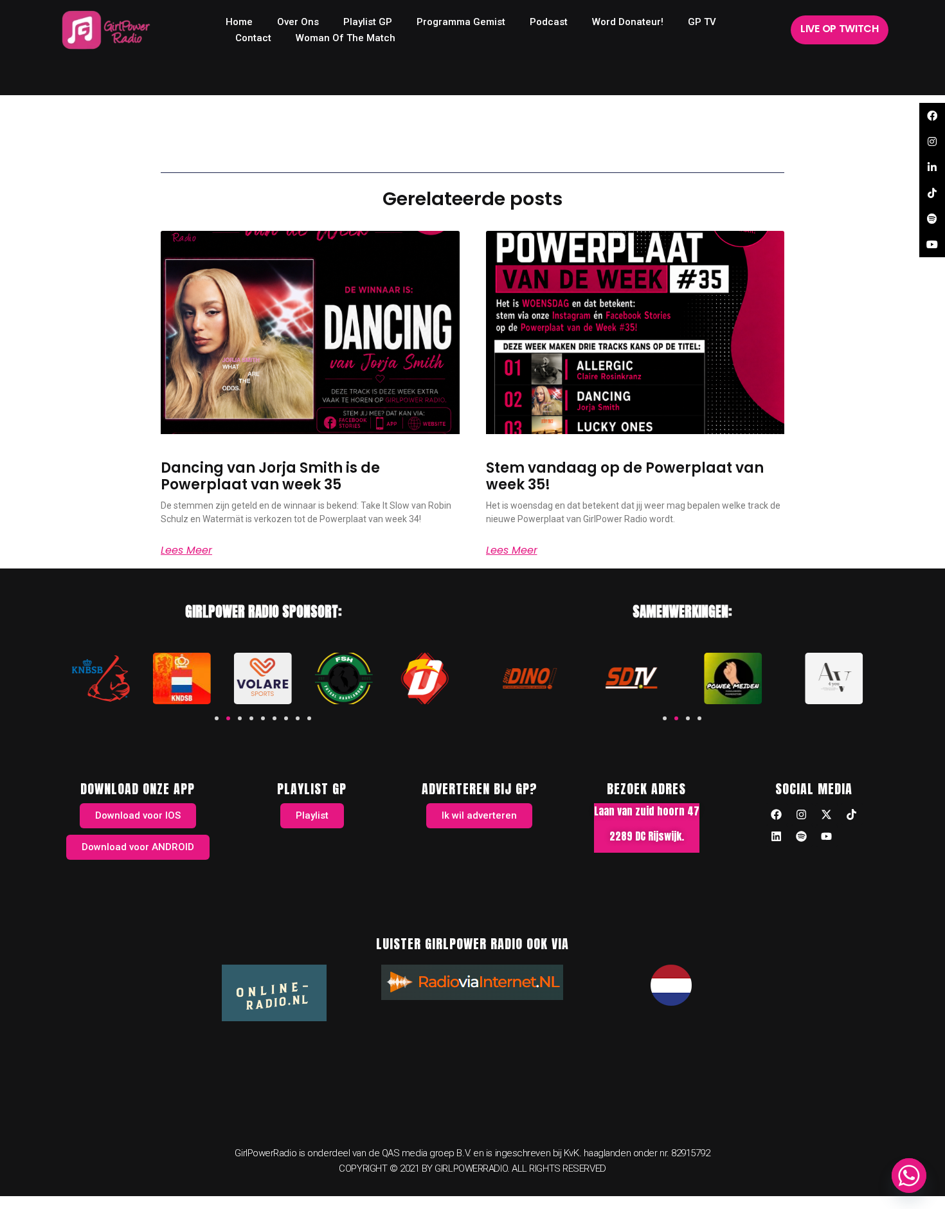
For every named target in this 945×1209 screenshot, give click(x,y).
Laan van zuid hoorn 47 (646, 811)
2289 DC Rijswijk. (646, 836)
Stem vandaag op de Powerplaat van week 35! (625, 476)
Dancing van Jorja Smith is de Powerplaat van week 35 (270, 476)
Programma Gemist (461, 22)
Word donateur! (627, 22)
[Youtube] (827, 836)
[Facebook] (777, 814)
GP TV (702, 22)
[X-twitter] (827, 814)
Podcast (549, 22)
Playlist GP (367, 22)
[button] (217, 718)
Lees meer (186, 550)
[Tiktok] (852, 814)
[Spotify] (802, 836)
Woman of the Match (345, 38)
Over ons (298, 22)
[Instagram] (802, 814)
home (239, 22)
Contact (253, 38)
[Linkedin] (777, 836)
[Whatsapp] (909, 1175)
